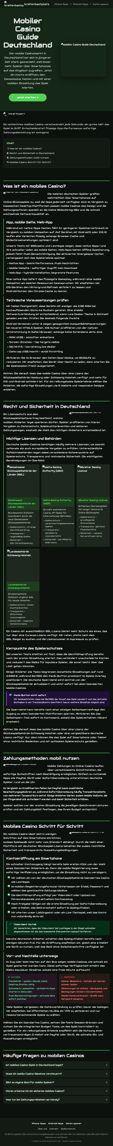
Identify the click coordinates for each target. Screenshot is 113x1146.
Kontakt (53, 1129)
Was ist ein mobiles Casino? (26, 148)
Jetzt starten (26, 97)
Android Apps (80, 4)
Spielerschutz (68, 1129)
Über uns (42, 1129)
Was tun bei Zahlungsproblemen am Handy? (33, 1099)
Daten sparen (101, 4)
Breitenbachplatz (36, 4)
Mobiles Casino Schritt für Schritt (30, 162)
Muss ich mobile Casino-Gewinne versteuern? (34, 1073)
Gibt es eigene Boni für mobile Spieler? (30, 1082)
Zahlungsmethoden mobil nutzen (29, 157)
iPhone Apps (61, 4)
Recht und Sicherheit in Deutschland (32, 153)
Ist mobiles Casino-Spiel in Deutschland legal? (34, 1065)
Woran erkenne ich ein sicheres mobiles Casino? (35, 1091)
